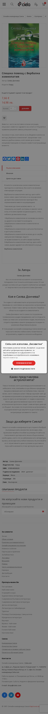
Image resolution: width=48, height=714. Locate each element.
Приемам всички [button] (24, 363)
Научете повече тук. (10, 358)
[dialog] (24, 357)
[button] (24, 368)
